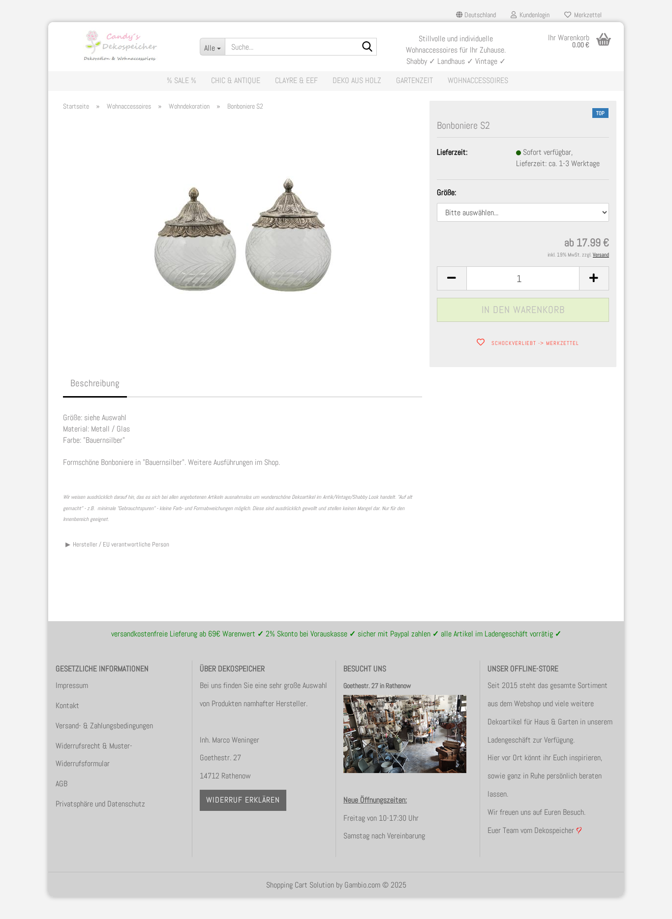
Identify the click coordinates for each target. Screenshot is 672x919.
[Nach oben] (645, 904)
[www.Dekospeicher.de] (120, 44)
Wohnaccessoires (478, 80)
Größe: (446, 192)
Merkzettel (586, 14)
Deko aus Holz (357, 80)
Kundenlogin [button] (533, 14)
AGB (61, 783)
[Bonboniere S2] (243, 229)
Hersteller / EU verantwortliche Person (121, 544)
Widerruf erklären (243, 800)
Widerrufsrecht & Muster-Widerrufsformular (94, 755)
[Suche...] (367, 47)
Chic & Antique (235, 80)
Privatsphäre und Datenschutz (100, 804)
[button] (476, 14)
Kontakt (67, 705)
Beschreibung (95, 383)
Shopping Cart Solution (300, 885)
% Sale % (181, 80)
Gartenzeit (414, 80)
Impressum (72, 685)
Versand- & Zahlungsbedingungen (104, 725)
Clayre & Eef (296, 80)
